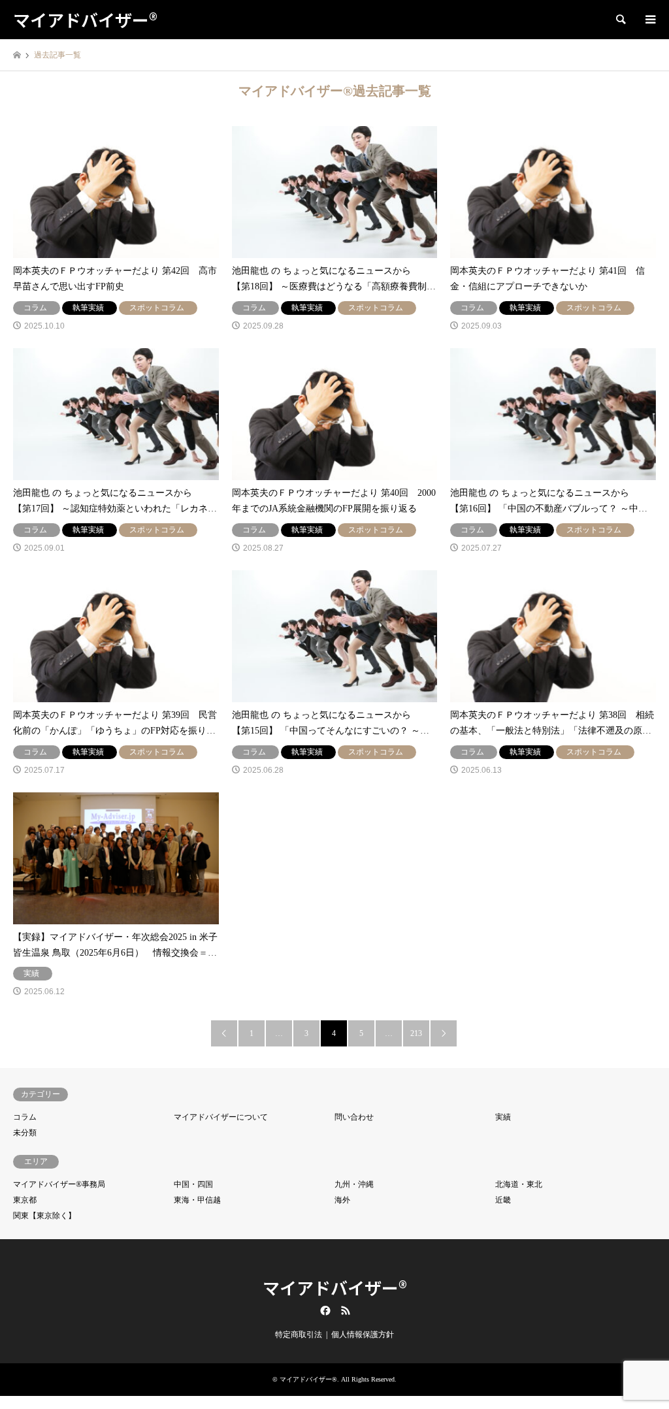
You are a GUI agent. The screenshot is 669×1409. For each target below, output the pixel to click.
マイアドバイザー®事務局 (59, 1184)
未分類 (25, 1132)
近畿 (503, 1200)
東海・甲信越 (197, 1200)
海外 (342, 1200)
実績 (503, 1117)
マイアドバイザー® (335, 1287)
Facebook (324, 1310)
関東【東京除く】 (44, 1215)
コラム (25, 1117)
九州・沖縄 (354, 1184)
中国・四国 (193, 1184)
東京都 (25, 1200)
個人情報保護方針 (362, 1334)
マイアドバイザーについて (221, 1117)
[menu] (649, 19)
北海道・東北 (518, 1184)
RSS (345, 1310)
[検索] (620, 19)
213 (416, 1033)
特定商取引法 (298, 1334)
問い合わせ (354, 1117)
